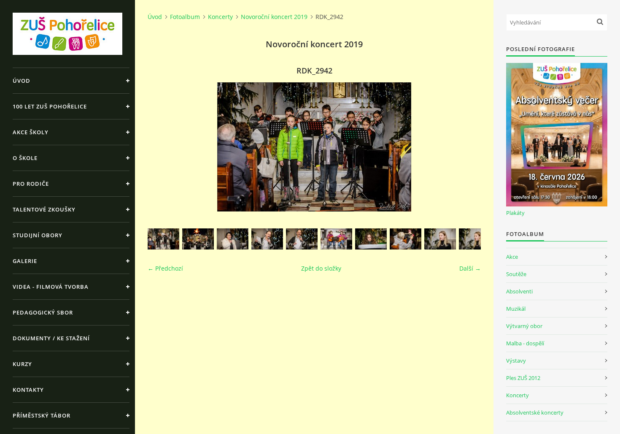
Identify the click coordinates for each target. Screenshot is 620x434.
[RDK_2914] (232, 239)
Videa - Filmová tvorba (51, 286)
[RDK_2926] (475, 239)
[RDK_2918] (336, 239)
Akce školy (31, 132)
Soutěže (516, 274)
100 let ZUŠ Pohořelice (50, 106)
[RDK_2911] (163, 239)
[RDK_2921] (405, 239)
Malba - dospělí (525, 343)
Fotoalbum (185, 17)
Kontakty (28, 389)
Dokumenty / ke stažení (51, 338)
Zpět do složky (321, 268)
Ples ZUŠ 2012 (523, 378)
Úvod (21, 80)
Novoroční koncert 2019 (274, 17)
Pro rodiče (31, 183)
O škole (25, 158)
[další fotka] (467, 147)
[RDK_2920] (371, 239)
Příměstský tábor (41, 415)
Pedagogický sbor (43, 312)
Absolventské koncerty (534, 412)
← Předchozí (165, 268)
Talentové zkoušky (44, 209)
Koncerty (220, 17)
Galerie (25, 261)
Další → (470, 268)
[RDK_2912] (198, 239)
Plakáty (515, 213)
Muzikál (516, 308)
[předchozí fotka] (161, 147)
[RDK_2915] (267, 239)
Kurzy (22, 364)
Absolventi (519, 291)
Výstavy (516, 360)
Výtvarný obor (524, 326)
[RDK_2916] (302, 239)
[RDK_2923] (440, 239)
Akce (512, 256)
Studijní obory (37, 235)
